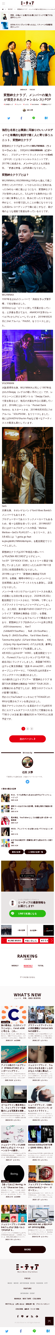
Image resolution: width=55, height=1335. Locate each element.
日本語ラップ (9, 104)
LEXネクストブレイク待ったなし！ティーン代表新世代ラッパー (31, 26)
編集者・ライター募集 (32, 1309)
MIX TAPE (27, 1299)
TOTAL (41, 965)
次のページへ (27, 738)
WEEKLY (15, 965)
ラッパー (18, 104)
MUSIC (10, 9)
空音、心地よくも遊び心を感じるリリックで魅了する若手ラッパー (31, 16)
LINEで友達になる (27, 913)
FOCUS (27, 1278)
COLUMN (37, 1299)
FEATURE (27, 1288)
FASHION (39, 1283)
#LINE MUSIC (14, 940)
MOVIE (16, 1283)
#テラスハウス (48, 940)
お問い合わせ (20, 1304)
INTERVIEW (24, 1293)
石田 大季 (29, 110)
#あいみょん (31, 940)
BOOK (32, 1283)
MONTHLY (28, 965)
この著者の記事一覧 (35, 852)
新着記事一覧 (30, 1304)
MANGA (17, 1299)
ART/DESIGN (24, 1283)
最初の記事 (16, 852)
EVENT (32, 1293)
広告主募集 (19, 1309)
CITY (46, 1283)
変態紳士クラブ (46, 104)
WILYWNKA (35, 104)
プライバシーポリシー (43, 1304)
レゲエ (27, 104)
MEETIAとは (9, 1304)
